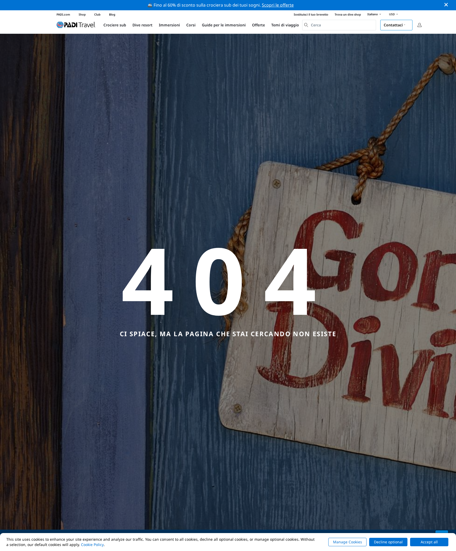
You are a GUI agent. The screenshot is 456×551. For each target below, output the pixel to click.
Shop (82, 14)
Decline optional (388, 541)
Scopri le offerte (278, 5)
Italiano (372, 14)
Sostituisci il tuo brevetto (311, 14)
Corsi (191, 24)
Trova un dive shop (348, 14)
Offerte (258, 24)
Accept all (429, 541)
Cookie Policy (92, 544)
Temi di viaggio (285, 24)
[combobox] (339, 25)
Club (97, 14)
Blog (112, 14)
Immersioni (169, 24)
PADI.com (63, 14)
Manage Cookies (347, 541)
